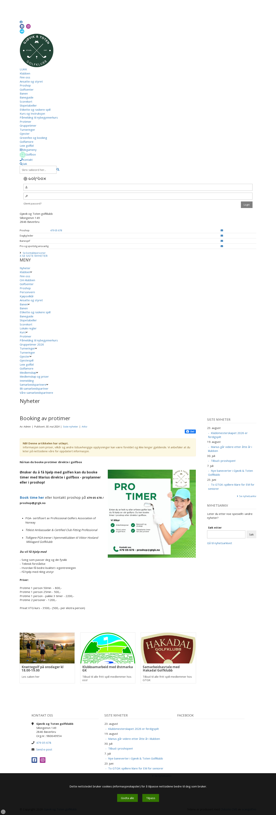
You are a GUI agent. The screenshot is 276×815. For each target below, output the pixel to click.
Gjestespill (26, 360)
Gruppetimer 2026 (32, 344)
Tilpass (150, 798)
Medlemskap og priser (34, 376)
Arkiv (84, 426)
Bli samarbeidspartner (34, 388)
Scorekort (26, 101)
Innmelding (27, 380)
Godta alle (127, 798)
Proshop (25, 85)
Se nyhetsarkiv (247, 496)
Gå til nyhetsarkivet (219, 543)
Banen (24, 93)
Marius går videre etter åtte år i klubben (230, 449)
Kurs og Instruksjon (32, 113)
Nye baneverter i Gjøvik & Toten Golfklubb (230, 472)
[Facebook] (22, 26)
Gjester (25, 133)
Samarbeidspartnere (33, 384)
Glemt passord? (32, 203)
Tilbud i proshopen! (223, 461)
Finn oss (25, 77)
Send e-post (44, 749)
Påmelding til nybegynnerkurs (39, 117)
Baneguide (26, 97)
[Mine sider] (21, 22)
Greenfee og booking (33, 138)
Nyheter (25, 268)
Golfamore (26, 141)
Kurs (23, 332)
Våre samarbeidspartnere (36, 392)
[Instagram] (28, 26)
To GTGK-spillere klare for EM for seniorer (231, 486)
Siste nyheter (70, 426)
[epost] (222, 230)
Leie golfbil (27, 145)
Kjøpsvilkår (27, 296)
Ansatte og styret (31, 81)
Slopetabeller (28, 105)
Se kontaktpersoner (34, 253)
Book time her (32, 497)
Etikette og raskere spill (35, 109)
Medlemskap (28, 372)
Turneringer (27, 129)
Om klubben (27, 280)
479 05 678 (56, 230)
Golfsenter (27, 89)
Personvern (27, 292)
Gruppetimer (28, 125)
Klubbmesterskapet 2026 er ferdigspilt (228, 435)
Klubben (25, 73)
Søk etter (215, 527)
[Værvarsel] (22, 31)
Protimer (25, 121)
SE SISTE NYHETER (35, 256)
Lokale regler (28, 328)
